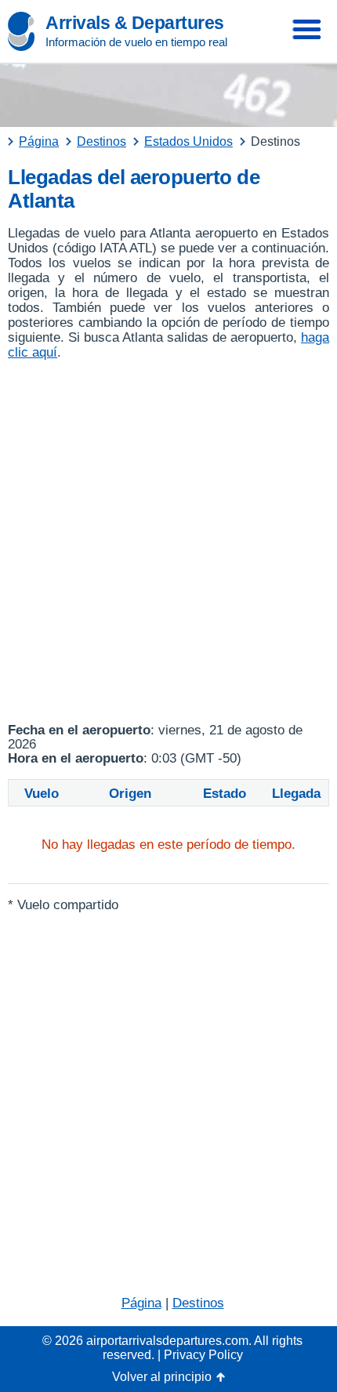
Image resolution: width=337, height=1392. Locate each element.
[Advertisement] (168, 541)
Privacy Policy (203, 1354)
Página (141, 1303)
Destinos (198, 1303)
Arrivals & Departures (134, 23)
